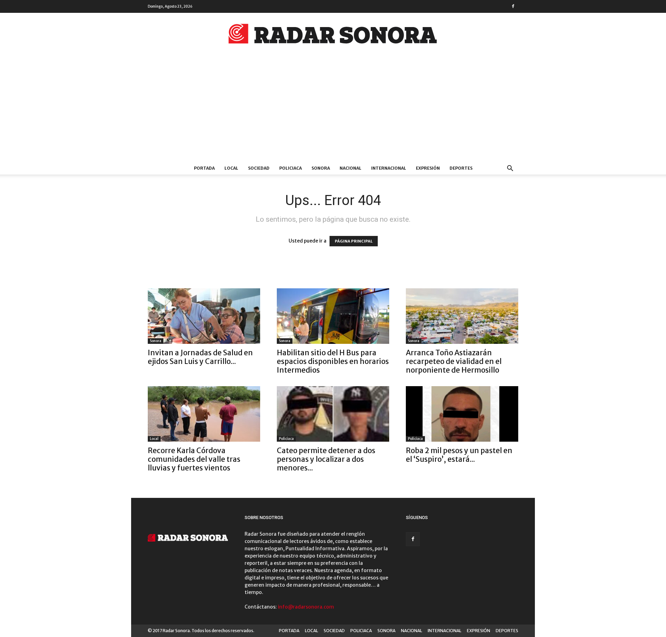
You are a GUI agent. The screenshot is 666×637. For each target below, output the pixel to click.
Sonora (155, 341)
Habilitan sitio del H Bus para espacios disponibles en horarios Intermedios (333, 361)
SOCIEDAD (259, 168)
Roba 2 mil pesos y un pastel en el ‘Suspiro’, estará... (459, 455)
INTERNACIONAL (388, 168)
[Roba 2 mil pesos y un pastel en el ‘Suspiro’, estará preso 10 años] (462, 414)
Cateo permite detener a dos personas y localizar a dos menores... (326, 459)
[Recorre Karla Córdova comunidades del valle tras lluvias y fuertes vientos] (204, 414)
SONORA (320, 168)
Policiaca (286, 438)
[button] (510, 169)
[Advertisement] (333, 110)
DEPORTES (461, 168)
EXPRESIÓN (428, 168)
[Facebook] (513, 6)
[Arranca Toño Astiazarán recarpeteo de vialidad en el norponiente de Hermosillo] (462, 316)
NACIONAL (350, 168)
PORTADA (204, 168)
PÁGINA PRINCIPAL (354, 241)
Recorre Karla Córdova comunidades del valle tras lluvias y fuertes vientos (194, 459)
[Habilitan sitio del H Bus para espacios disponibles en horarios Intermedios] (333, 316)
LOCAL (231, 168)
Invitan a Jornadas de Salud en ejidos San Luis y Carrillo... (200, 357)
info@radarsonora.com (306, 607)
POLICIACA (290, 168)
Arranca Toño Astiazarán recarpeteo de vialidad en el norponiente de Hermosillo (454, 361)
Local (154, 438)
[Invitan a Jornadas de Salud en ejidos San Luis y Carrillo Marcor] (204, 316)
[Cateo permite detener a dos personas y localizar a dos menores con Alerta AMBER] (333, 414)
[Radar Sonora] (333, 35)
